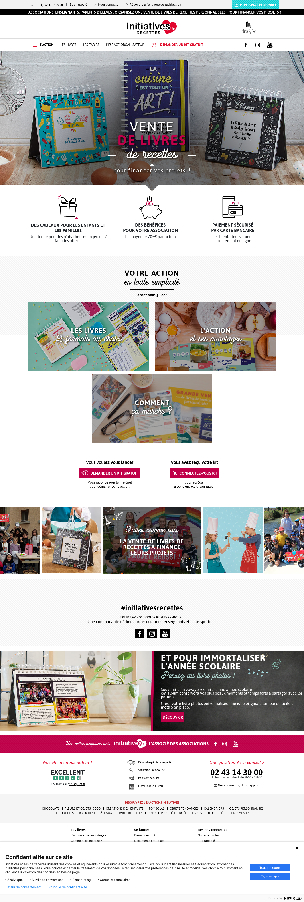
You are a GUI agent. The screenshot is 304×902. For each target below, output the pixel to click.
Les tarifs (91, 45)
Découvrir (173, 717)
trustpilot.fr (77, 784)
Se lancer (141, 829)
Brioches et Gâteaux (95, 813)
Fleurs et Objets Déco (83, 808)
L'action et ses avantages (88, 835)
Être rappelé (78, 4)
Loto (152, 813)
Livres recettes (130, 813)
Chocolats (50, 808)
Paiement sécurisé (148, 778)
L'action (46, 45)
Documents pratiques (248, 31)
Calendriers (214, 808)
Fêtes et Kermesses (234, 813)
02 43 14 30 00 (236, 772)
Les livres (68, 45)
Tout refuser (270, 877)
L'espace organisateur (125, 45)
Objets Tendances (184, 808)
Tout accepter (269, 867)
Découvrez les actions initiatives (152, 802)
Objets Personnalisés (246, 808)
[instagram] (152, 633)
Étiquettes (65, 813)
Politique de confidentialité (68, 887)
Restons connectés (212, 829)
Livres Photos (203, 813)
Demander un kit (146, 835)
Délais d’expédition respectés (155, 762)
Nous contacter (208, 835)
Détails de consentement (23, 887)
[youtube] (165, 633)
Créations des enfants (124, 808)
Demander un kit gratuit (114, 473)
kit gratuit (181, 45)
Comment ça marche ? (86, 841)
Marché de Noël (174, 813)
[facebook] (139, 633)
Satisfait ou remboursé (151, 770)
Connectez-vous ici (198, 473)
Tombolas (156, 808)
